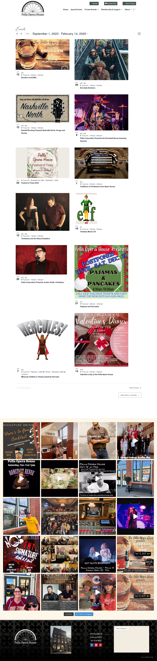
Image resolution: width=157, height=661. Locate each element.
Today (27, 33)
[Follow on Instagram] (96, 645)
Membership (111, 3)
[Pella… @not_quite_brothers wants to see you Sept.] (97, 592)
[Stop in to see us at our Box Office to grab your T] (59, 440)
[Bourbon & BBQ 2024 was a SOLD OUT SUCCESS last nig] (59, 554)
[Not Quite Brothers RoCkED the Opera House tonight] (59, 516)
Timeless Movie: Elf (88, 231)
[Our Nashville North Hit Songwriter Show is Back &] (59, 592)
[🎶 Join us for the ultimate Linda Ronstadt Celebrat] (21, 478)
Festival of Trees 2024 (30, 183)
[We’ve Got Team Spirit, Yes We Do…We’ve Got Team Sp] (21, 592)
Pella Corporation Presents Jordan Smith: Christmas (42, 282)
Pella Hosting (149, 657)
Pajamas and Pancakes (89, 306)
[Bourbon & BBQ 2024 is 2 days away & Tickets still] (135, 554)
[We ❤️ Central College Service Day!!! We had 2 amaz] (135, 440)
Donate (95, 3)
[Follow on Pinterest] (100, 645)
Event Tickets (130, 3)
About (127, 10)
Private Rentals (91, 10)
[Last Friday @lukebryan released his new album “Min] (97, 440)
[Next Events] (21, 33)
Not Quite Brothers (87, 88)
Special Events (76, 10)
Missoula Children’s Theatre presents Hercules (40, 377)
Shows (65, 10)
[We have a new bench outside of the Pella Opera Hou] (135, 478)
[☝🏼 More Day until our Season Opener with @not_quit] (135, 516)
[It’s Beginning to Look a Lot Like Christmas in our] (59, 478)
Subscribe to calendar (129, 395)
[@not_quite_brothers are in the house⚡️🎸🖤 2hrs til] (97, 516)
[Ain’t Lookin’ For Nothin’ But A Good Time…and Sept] (97, 554)
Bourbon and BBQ (28, 77)
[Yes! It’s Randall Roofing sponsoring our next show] (21, 516)
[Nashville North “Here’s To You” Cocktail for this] (21, 440)
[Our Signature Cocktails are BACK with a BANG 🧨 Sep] (21, 554)
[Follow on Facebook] (92, 645)
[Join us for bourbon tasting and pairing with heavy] (135, 592)
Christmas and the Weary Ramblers (35, 238)
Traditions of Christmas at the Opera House (97, 186)
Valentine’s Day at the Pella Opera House (96, 374)
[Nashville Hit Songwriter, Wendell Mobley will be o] (97, 478)
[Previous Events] (17, 33)
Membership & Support (110, 10)
